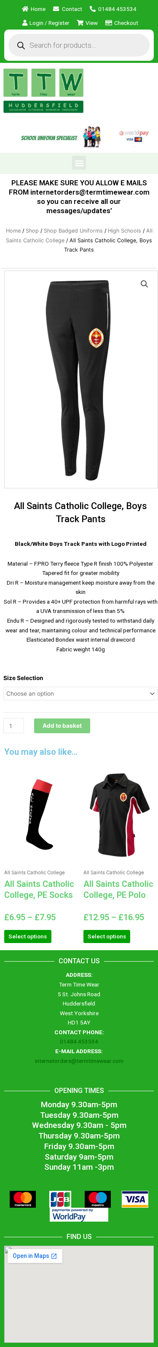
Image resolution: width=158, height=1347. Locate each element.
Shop (32, 231)
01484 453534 (79, 1041)
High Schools (124, 231)
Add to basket (62, 725)
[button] (79, 163)
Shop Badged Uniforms (73, 231)
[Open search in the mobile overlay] (79, 45)
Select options (27, 936)
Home (13, 231)
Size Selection (23, 678)
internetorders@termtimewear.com (79, 1060)
